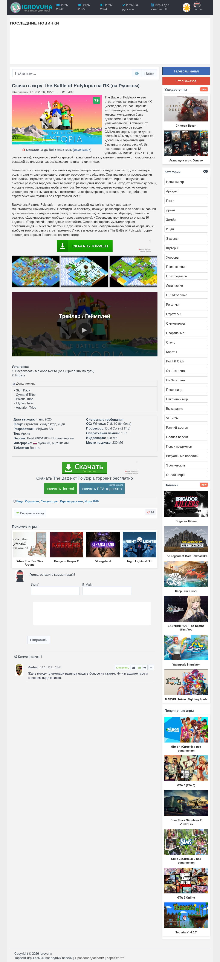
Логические (174, 285)
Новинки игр (175, 181)
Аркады (171, 191)
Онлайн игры (175, 474)
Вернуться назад (31, 513)
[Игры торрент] (31, 7)
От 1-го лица (175, 370)
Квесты (171, 351)
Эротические (175, 465)
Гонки (170, 200)
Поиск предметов (179, 446)
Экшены (172, 238)
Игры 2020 (92, 501)
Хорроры (172, 257)
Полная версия (177, 436)
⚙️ (137, 73)
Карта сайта (115, 957)
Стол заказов (186, 80)
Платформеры (177, 276)
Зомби (171, 219)
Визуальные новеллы (182, 455)
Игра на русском (71, 501)
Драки (170, 210)
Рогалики (172, 304)
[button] (150, 512)
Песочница (174, 389)
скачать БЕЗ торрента (102, 488)
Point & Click (175, 361)
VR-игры (172, 418)
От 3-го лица (175, 380)
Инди (19, 501)
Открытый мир (177, 399)
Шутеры (172, 247)
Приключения (176, 266)
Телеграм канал (186, 71)
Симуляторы (49, 501)
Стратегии (32, 501)
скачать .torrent (60, 488)
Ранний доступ (177, 427)
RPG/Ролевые (176, 295)
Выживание (174, 408)
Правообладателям (89, 957)
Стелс (170, 342)
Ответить (122, 667)
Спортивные (175, 332)
